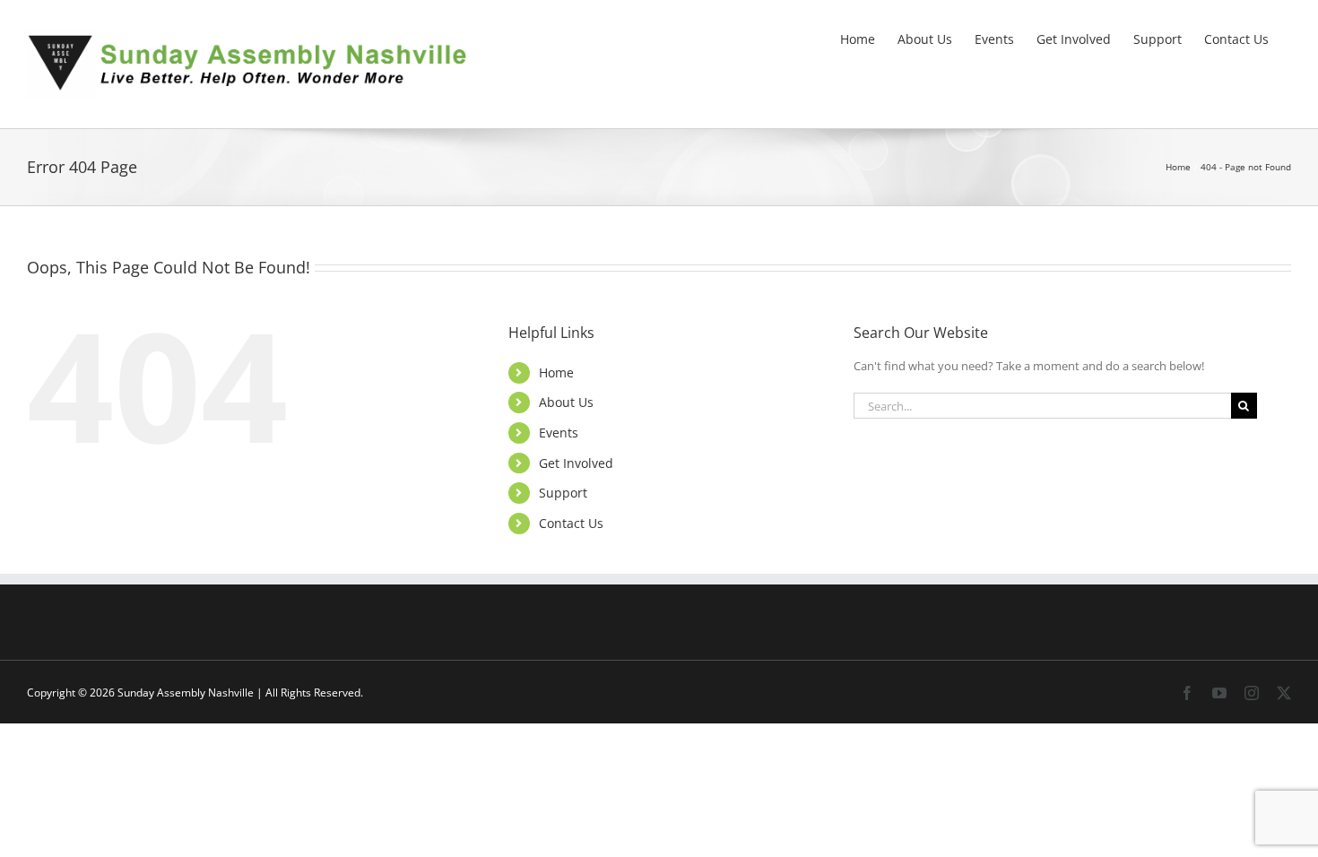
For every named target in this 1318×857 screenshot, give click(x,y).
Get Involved (576, 463)
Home (556, 372)
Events (558, 432)
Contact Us (571, 523)
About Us (566, 402)
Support (563, 492)
